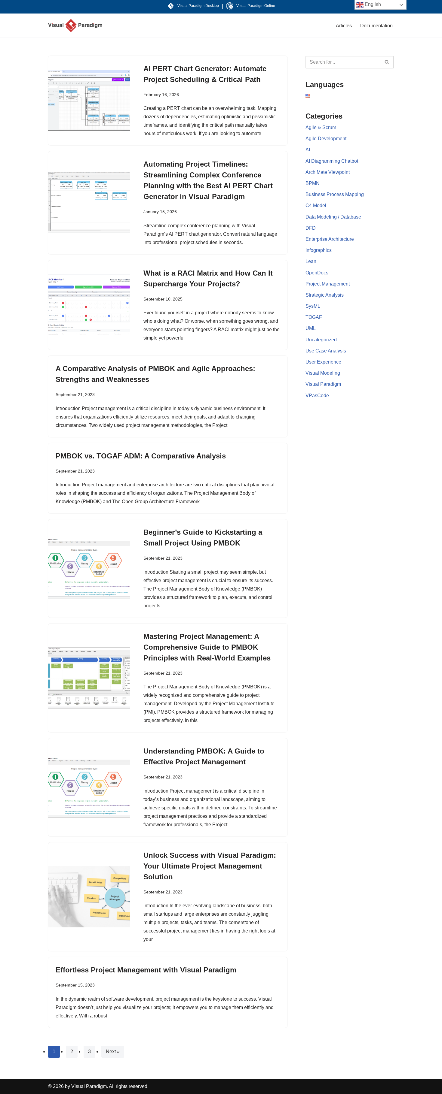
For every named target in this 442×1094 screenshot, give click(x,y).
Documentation (376, 25)
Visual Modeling (322, 373)
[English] (307, 96)
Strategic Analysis (324, 295)
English (372, 4)
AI (307, 149)
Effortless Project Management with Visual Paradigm (146, 970)
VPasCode (317, 395)
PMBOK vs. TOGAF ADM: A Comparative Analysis (141, 456)
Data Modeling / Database (333, 216)
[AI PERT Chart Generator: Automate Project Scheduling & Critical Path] (89, 100)
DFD (310, 228)
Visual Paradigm (323, 384)
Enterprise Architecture (329, 239)
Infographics (318, 250)
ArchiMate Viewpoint (327, 172)
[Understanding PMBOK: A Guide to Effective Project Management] (89, 787)
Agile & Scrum (320, 127)
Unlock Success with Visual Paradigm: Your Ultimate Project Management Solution (209, 866)
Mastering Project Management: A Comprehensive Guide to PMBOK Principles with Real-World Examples (207, 647)
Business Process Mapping (334, 194)
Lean (310, 261)
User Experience (323, 361)
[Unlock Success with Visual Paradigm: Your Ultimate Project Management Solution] (89, 896)
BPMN (312, 183)
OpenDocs (316, 272)
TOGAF (313, 317)
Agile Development (325, 138)
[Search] (387, 62)
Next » (113, 1051)
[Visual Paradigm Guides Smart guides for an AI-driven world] (75, 25)
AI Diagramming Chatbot (331, 161)
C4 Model (315, 205)
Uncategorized (321, 339)
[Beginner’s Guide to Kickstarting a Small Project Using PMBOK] (89, 568)
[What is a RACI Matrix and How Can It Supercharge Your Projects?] (89, 305)
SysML (312, 306)
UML (310, 328)
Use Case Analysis (325, 350)
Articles (344, 25)
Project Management (327, 283)
